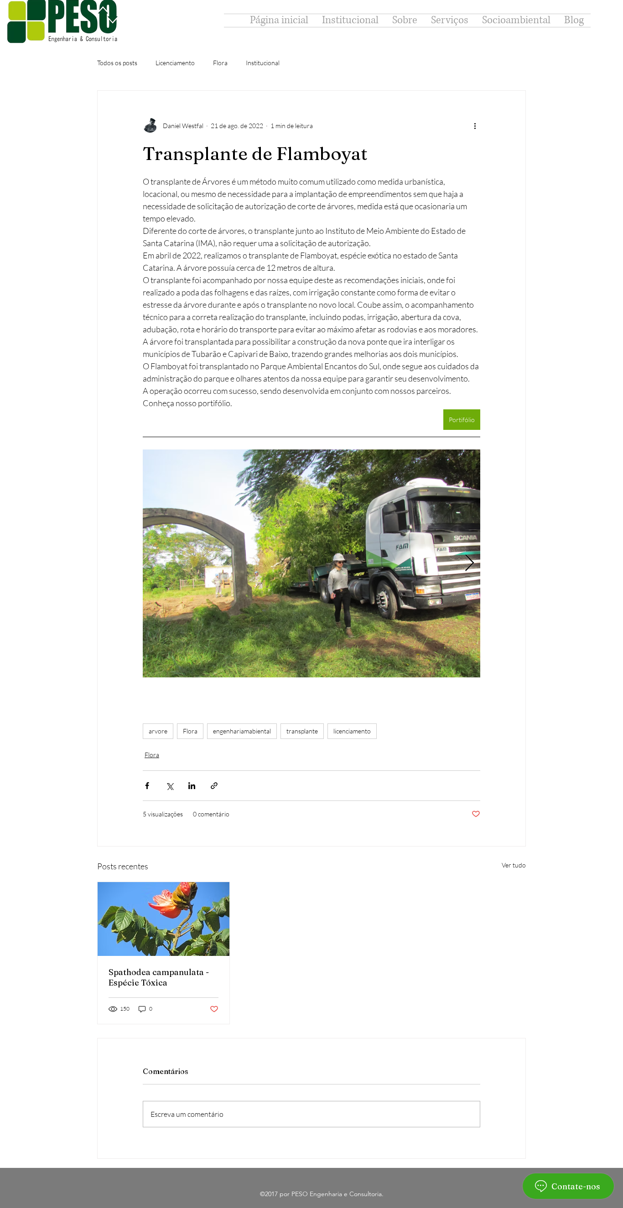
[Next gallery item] (469, 564)
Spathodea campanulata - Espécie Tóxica (159, 977)
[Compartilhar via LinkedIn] (191, 785)
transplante (302, 731)
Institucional (263, 63)
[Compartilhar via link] (214, 785)
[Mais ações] (474, 125)
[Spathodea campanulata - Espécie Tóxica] (163, 919)
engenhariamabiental (242, 731)
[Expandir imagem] (311, 563)
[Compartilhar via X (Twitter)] (169, 785)
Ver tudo (514, 865)
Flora (220, 63)
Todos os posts (117, 63)
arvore (158, 731)
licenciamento (352, 731)
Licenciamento (175, 63)
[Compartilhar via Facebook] (147, 785)
